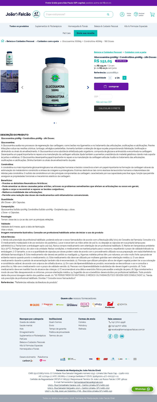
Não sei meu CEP (104, 102)
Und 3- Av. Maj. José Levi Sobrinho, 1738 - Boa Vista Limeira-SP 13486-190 (78, 391)
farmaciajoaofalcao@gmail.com (88, 382)
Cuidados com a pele (48, 41)
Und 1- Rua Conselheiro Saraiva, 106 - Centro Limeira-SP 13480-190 (78, 385)
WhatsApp (140, 389)
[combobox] (78, 14)
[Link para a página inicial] (2, 41)
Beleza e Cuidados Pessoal (20, 41)
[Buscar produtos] (108, 14)
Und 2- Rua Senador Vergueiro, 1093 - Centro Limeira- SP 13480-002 (79, 388)
